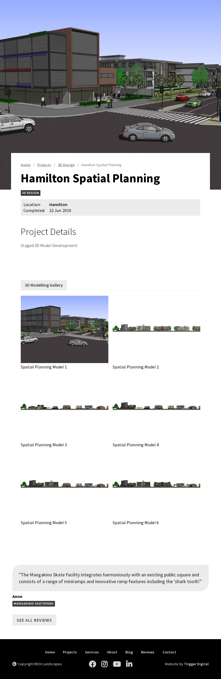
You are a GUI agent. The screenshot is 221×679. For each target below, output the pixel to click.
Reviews (147, 652)
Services (92, 652)
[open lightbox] (64, 329)
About (112, 652)
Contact (169, 652)
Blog (129, 652)
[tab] (44, 285)
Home (50, 652)
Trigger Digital (196, 663)
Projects (70, 652)
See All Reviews (34, 620)
